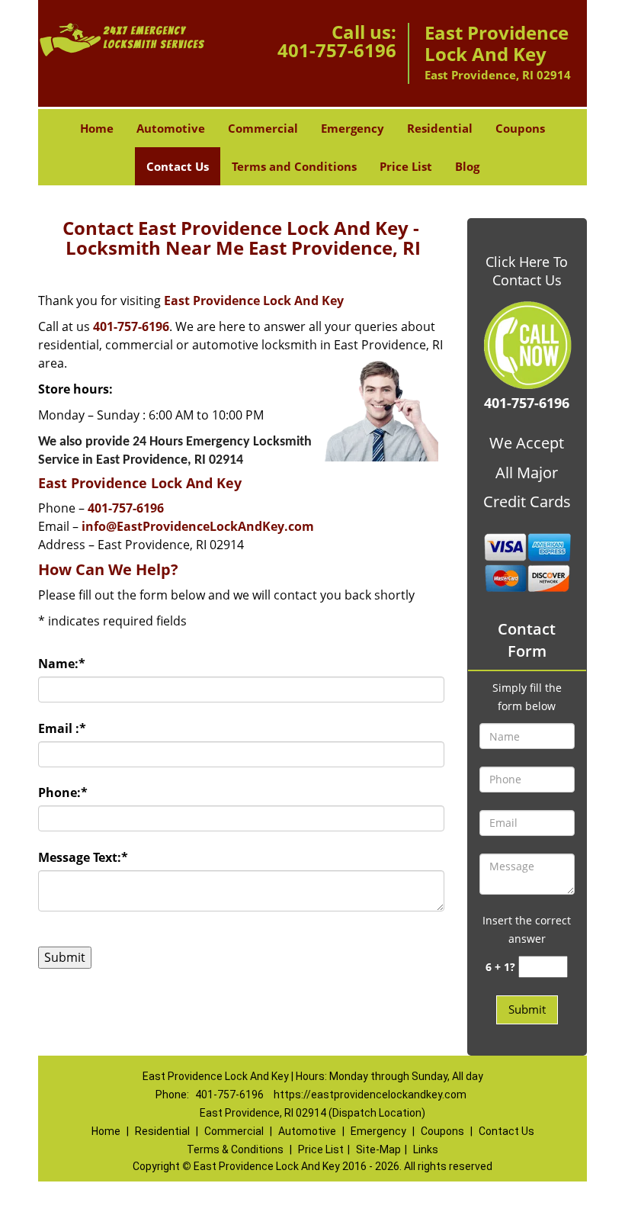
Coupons (520, 128)
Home (97, 128)
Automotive (170, 128)
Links (425, 1149)
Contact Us (177, 166)
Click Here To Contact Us (527, 270)
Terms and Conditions (294, 166)
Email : (62, 728)
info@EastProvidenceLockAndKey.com (198, 526)
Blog (467, 166)
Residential (440, 128)
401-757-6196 (336, 50)
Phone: (63, 792)
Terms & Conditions (235, 1149)
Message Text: (83, 857)
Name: (61, 663)
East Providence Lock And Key (254, 300)
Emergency (352, 128)
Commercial (263, 128)
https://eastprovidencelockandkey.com (370, 1094)
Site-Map (378, 1149)
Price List (406, 166)
